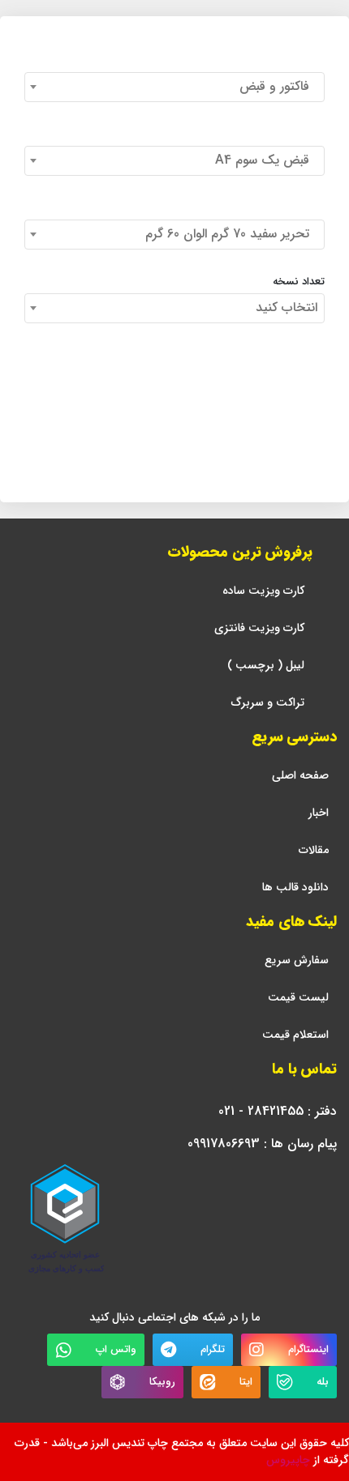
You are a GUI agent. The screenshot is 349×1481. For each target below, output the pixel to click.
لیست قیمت (298, 997)
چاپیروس (288, 1460)
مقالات (314, 850)
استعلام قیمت (295, 1035)
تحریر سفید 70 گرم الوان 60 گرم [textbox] (231, 234)
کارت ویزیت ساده (263, 591)
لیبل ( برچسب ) (265, 665)
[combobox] (174, 87)
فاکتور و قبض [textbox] (278, 86)
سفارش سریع (297, 960)
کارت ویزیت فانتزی (259, 628)
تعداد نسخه (299, 282)
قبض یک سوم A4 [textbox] (266, 160)
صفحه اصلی (300, 775)
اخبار (318, 813)
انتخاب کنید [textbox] (286, 307)
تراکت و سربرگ (267, 702)
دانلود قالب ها (295, 887)
